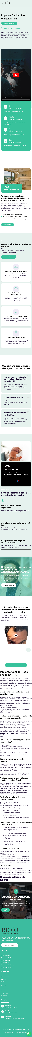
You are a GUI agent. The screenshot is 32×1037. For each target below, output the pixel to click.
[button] (28, 1034)
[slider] (16, 635)
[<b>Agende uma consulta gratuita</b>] (16, 891)
